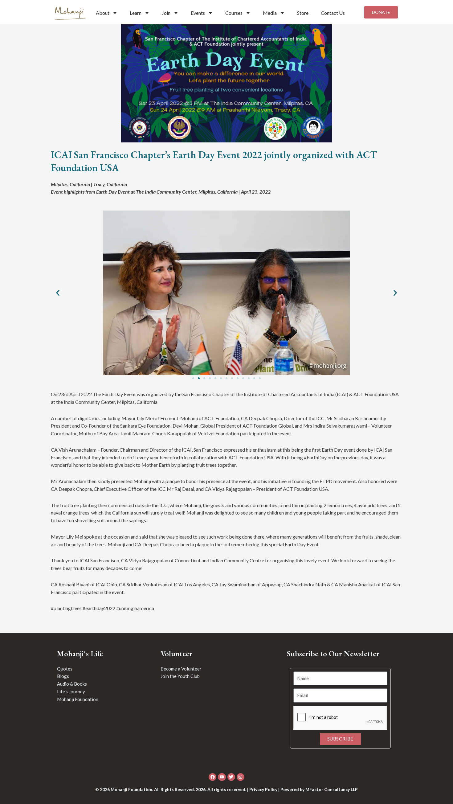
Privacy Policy (263, 789)
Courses (234, 13)
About (102, 13)
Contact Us (333, 13)
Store (302, 13)
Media (270, 13)
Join (166, 13)
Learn (135, 13)
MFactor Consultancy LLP (331, 789)
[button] (58, 293)
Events (198, 13)
